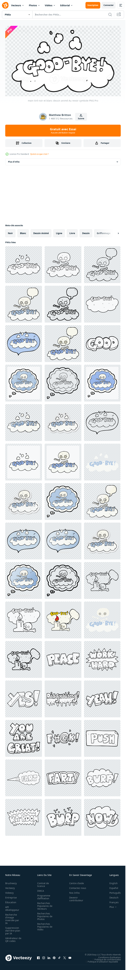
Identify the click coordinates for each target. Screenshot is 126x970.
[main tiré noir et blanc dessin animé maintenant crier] (102, 815)
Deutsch (111, 896)
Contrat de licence (42, 883)
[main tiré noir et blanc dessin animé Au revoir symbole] (23, 263)
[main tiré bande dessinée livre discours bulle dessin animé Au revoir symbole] (23, 342)
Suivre (81, 118)
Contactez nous (75, 886)
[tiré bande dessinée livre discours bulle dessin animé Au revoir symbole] (63, 342)
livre (72, 231)
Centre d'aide (74, 881)
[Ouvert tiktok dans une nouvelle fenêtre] (59, 956)
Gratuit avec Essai (63, 130)
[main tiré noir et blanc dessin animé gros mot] (63, 736)
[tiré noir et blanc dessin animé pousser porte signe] (102, 736)
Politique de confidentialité (105, 957)
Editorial (65, 5)
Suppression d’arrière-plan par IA (12, 929)
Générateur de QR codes (12, 938)
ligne (59, 231)
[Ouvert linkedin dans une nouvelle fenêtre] (49, 956)
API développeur (12, 907)
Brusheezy (11, 881)
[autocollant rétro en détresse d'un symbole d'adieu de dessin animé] (23, 500)
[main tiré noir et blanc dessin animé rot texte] (102, 776)
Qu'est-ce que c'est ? (39, 154)
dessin (86, 231)
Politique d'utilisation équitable (100, 959)
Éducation (10, 900)
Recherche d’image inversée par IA (12, 917)
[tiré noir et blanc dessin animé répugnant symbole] (63, 697)
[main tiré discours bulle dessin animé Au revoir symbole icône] (63, 302)
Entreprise (11, 896)
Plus (109, 905)
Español (111, 886)
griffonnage (103, 231)
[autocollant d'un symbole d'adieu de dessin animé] (63, 421)
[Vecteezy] (5, 5)
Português (112, 891)
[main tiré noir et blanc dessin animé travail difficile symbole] (102, 658)
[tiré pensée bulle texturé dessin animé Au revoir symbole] (23, 381)
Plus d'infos (14, 160)
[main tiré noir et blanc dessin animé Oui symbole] (23, 697)
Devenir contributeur (74, 897)
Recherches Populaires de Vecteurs (43, 904)
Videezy (9, 891)
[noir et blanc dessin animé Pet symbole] (63, 776)
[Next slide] (113, 232)
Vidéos (48, 5)
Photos (33, 5)
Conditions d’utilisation (107, 955)
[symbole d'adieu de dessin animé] (63, 460)
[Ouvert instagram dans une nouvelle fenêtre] (43, 956)
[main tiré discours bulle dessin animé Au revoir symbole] (102, 263)
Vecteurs (16, 5)
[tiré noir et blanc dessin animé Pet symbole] (23, 776)
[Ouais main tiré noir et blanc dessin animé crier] (102, 697)
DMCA (39, 889)
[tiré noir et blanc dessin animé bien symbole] (102, 342)
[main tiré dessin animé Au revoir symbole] (23, 421)
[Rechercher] (110, 14)
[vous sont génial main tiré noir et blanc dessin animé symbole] (23, 736)
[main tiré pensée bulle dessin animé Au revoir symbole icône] (63, 579)
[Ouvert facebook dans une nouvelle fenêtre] (38, 956)
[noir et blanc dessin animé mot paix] (63, 658)
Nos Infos (72, 891)
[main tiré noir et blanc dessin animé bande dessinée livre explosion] (23, 815)
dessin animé (41, 231)
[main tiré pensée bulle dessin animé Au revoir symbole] (63, 381)
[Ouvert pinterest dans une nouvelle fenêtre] (54, 956)
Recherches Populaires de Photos (43, 914)
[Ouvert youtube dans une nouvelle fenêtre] (70, 956)
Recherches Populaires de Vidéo (43, 925)
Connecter (109, 5)
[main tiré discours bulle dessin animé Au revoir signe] (102, 579)
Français (111, 900)
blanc (23, 231)
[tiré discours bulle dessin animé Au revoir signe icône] (23, 658)
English (111, 881)
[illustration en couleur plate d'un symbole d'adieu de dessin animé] (102, 618)
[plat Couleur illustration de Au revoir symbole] (102, 460)
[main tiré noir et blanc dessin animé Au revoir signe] (102, 302)
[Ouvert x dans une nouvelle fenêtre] (64, 956)
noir (10, 231)
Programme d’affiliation (42, 895)
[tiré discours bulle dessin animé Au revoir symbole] (23, 302)
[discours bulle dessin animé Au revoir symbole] (102, 421)
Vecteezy (10, 886)
